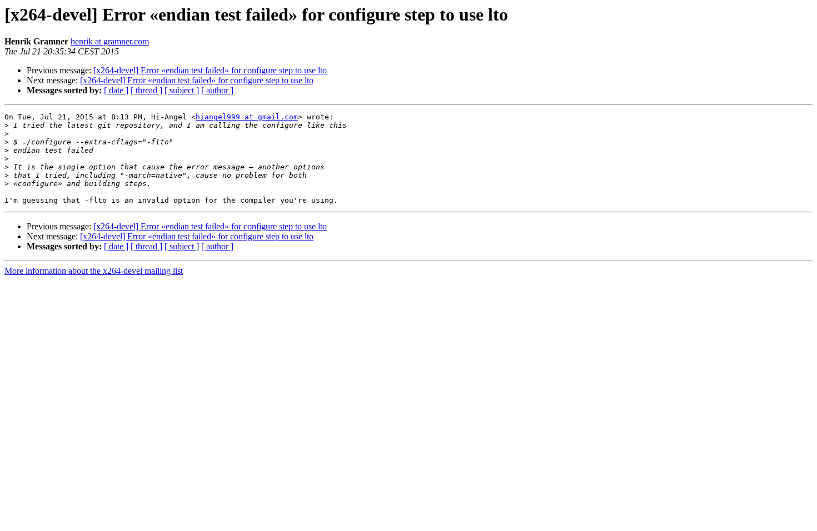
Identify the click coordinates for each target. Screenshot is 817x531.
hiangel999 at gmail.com (247, 117)
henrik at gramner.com (110, 41)
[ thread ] (146, 90)
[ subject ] (182, 90)
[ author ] (217, 90)
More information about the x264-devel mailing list (93, 270)
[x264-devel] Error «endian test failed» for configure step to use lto (210, 70)
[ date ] (116, 90)
